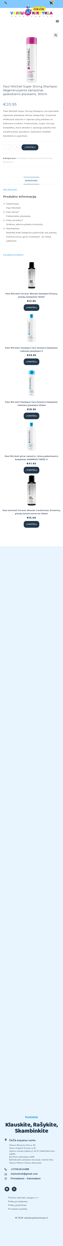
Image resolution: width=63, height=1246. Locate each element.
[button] (57, 21)
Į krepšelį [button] (31, 307)
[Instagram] (14, 1189)
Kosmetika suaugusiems (29, 158)
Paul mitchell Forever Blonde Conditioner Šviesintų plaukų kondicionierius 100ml (31, 512)
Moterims (47, 158)
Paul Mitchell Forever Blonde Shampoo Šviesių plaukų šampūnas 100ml (31, 295)
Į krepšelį (30, 147)
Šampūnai (8, 162)
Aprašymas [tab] (31, 180)
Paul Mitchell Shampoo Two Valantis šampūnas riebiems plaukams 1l (31, 349)
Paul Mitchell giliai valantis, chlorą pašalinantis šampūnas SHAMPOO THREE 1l (31, 458)
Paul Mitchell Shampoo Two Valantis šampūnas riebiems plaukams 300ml (31, 404)
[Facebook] (7, 1189)
